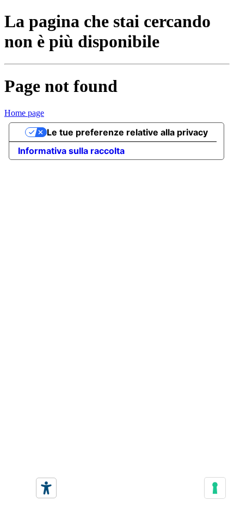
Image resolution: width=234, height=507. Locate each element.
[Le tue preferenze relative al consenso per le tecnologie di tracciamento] (215, 488)
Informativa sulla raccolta (71, 150)
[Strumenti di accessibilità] (46, 488)
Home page (24, 113)
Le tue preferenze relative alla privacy (127, 132)
